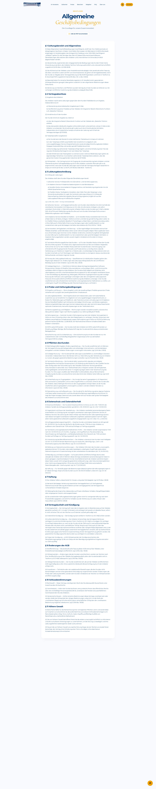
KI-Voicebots (54, 4)
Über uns (102, 4)
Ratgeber (88, 4)
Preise (72, 4)
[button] (150, 783)
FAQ (95, 4)
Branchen (80, 4)
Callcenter (64, 4)
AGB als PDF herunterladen (79, 34)
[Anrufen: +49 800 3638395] (122, 4)
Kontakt (129, 4)
